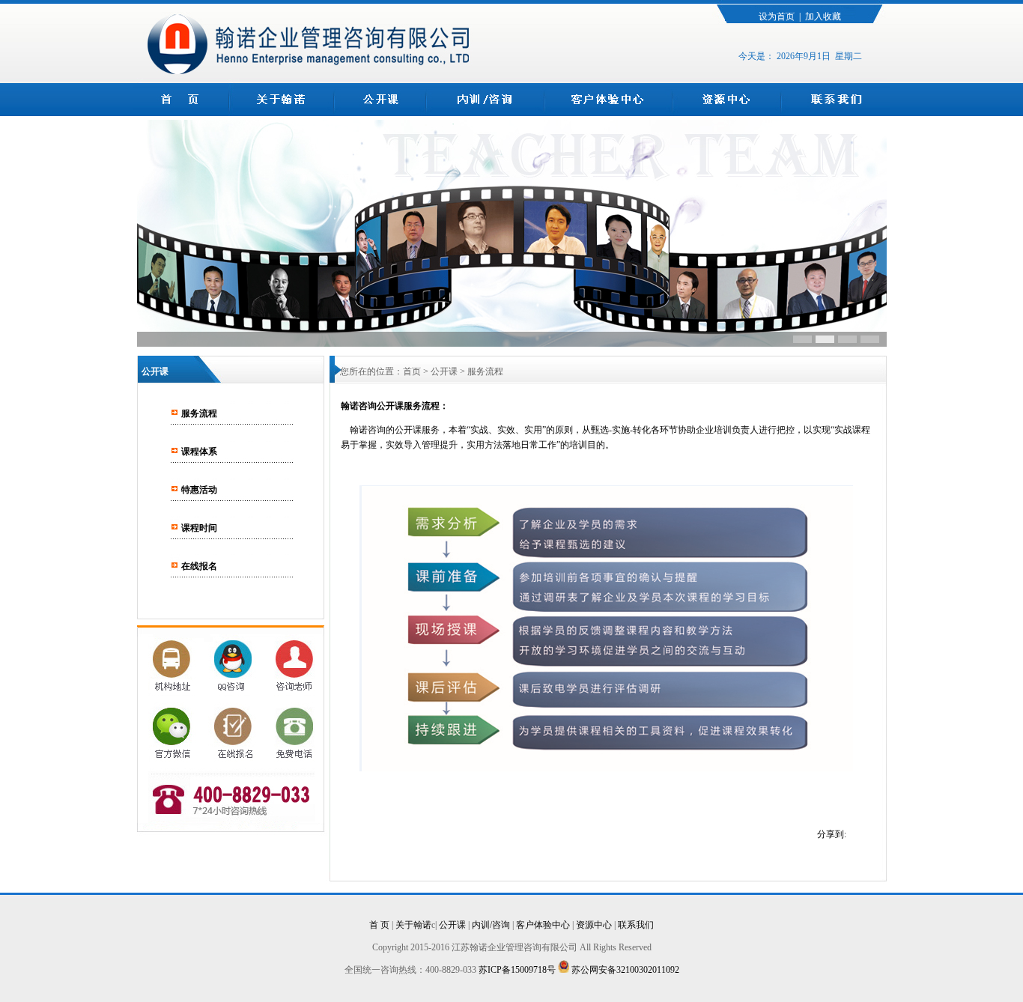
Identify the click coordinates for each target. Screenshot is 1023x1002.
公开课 (452, 925)
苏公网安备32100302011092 (624, 970)
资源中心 (594, 925)
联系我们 (636, 925)
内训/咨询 (491, 925)
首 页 (379, 925)
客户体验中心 (543, 925)
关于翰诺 (413, 925)
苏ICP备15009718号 (518, 970)
